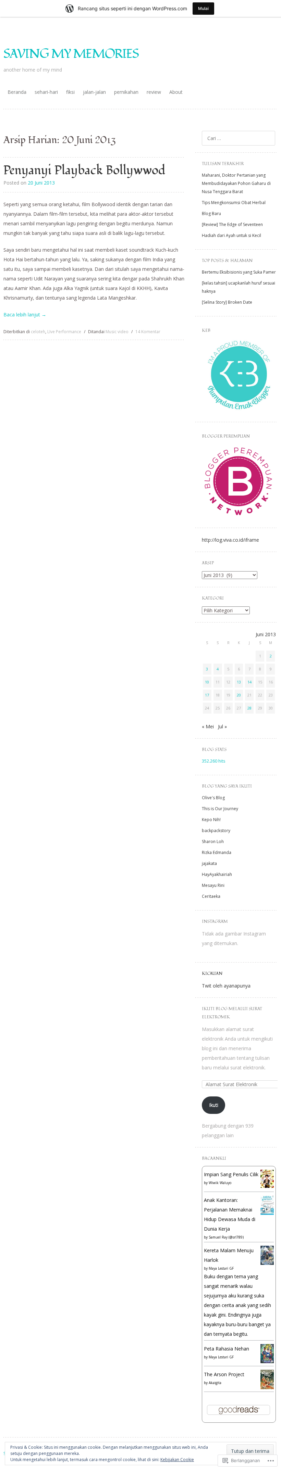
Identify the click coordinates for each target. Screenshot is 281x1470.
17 (207, 695)
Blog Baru (211, 213)
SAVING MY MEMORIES (70, 54)
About (176, 92)
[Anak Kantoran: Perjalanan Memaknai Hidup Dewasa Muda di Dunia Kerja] (267, 1213)
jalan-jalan (94, 92)
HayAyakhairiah (217, 874)
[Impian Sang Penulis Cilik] (267, 1186)
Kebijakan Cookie (177, 1459)
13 (239, 681)
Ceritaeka (211, 896)
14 (249, 681)
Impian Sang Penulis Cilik (231, 1174)
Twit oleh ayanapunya (226, 985)
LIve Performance (64, 332)
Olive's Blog (213, 798)
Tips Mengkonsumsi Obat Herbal (234, 202)
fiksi (70, 92)
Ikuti (213, 1105)
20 (239, 695)
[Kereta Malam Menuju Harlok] (267, 1263)
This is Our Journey (220, 809)
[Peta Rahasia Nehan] (267, 1361)
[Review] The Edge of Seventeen (232, 224)
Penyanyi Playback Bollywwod (84, 170)
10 (207, 681)
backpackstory (216, 830)
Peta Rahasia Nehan (226, 1348)
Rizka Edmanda (216, 852)
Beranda (17, 92)
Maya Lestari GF (221, 1268)
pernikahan (126, 92)
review (154, 92)
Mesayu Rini (213, 885)
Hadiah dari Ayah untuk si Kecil (231, 235)
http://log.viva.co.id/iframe (230, 540)
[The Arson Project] (267, 1387)
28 (249, 708)
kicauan (212, 974)
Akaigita (215, 1382)
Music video (117, 332)
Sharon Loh (213, 841)
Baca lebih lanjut (24, 314)
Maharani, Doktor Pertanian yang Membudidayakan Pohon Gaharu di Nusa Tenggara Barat (236, 183)
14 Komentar (147, 332)
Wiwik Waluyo (220, 1182)
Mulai (203, 8)
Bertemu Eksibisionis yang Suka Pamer (239, 272)
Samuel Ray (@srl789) (226, 1237)
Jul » (222, 726)
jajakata (209, 863)
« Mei (208, 726)
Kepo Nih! (211, 819)
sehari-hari (46, 92)
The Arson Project (224, 1374)
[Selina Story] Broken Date (227, 302)
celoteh (38, 332)
